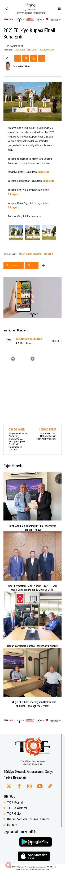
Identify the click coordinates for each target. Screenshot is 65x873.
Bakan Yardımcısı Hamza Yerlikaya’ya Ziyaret (32, 646)
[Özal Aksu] (8, 66)
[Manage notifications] (8, 865)
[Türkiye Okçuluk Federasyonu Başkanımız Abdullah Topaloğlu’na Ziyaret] (32, 672)
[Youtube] (40, 786)
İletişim (12, 825)
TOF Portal (15, 802)
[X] (25, 58)
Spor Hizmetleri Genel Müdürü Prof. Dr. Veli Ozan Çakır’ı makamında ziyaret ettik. (32, 588)
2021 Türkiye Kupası (30, 254)
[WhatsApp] (33, 58)
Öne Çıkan (32, 50)
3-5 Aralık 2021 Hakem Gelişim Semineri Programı (46, 436)
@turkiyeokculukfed (29, 338)
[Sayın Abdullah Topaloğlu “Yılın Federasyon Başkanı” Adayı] (32, 496)
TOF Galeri (14, 813)
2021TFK (48, 254)
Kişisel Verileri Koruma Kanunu (28, 819)
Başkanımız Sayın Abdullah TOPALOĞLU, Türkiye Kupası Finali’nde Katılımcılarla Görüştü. (18, 441)
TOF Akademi (17, 808)
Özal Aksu (24, 66)
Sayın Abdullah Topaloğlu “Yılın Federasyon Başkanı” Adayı (32, 527)
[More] (43, 265)
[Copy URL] (41, 58)
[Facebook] (17, 58)
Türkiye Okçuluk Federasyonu (31, 867)
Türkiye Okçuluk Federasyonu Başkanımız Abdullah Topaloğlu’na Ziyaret (32, 704)
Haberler (19, 50)
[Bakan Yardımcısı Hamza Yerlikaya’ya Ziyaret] (32, 616)
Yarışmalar (47, 50)
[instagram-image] (12, 358)
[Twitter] (8, 786)
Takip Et (54, 340)
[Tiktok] (50, 786)
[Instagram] (29, 786)
